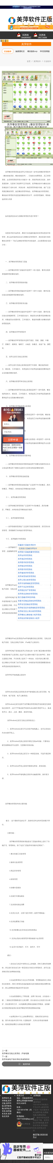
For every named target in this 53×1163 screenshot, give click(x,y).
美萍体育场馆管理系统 (27, 576)
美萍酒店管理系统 (25, 559)
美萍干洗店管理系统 (26, 587)
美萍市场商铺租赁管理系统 (28, 583)
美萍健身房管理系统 (26, 573)
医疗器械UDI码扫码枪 (26, 597)
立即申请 (13, 439)
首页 (28, 61)
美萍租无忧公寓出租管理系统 (29, 611)
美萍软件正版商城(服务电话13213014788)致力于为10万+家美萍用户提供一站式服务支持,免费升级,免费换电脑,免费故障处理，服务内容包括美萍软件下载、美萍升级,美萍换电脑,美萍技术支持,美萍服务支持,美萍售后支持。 (41, 1115)
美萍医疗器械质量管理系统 (28, 552)
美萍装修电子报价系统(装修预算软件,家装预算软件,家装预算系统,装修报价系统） (16, 1059)
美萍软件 (37, 61)
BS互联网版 (45, 51)
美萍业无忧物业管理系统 (28, 604)
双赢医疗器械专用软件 (27, 545)
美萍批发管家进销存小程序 (28, 618)
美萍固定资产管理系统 (27, 590)
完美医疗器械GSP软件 (28, 548)
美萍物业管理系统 (25, 566)
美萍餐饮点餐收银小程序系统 (29, 615)
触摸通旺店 (20, 51)
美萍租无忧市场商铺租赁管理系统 (31, 608)
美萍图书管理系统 (25, 569)
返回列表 (26, 1064)
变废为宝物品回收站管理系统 (29, 601)
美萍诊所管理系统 (25, 555)
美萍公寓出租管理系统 (27, 580)
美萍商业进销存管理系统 (28, 594)
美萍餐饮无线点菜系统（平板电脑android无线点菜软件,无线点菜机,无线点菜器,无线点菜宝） (16, 1053)
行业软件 (7, 51)
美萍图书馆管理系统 (26, 562)
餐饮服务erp (32, 51)
